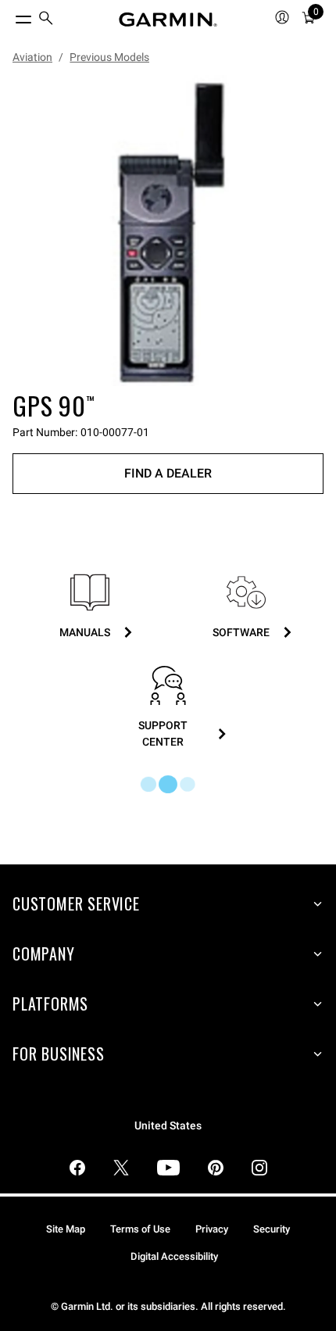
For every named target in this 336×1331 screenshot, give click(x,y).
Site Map (65, 1229)
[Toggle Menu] (9, 15)
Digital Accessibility (174, 1256)
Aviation (32, 57)
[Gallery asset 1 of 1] (168, 230)
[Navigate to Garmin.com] (168, 19)
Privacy (211, 1229)
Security (271, 1229)
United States (168, 1125)
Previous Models (109, 57)
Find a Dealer (168, 473)
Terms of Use (140, 1229)
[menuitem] (46, 20)
